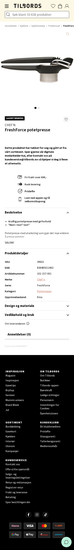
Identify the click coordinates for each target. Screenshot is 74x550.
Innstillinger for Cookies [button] (49, 406)
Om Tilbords (47, 375)
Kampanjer (12, 451)
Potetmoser (54, 25)
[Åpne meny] (7, 6)
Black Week (12, 405)
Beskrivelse (13, 212)
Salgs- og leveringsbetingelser (18, 475)
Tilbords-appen (49, 385)
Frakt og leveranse (16, 492)
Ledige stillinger (49, 395)
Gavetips (11, 385)
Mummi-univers (15, 400)
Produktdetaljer (16, 253)
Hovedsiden (11, 25)
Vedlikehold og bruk (19, 315)
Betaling (11, 497)
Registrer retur (14, 487)
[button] (66, 119)
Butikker (45, 380)
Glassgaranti (47, 436)
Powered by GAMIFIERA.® (16, 346)
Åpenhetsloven (49, 413)
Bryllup (10, 390)
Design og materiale (19, 306)
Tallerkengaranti (50, 441)
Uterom (10, 446)
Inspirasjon (12, 380)
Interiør (10, 441)
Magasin (10, 375)
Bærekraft (46, 390)
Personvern (47, 400)
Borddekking (13, 426)
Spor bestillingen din (18, 502)
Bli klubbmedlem (50, 426)
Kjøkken (24, 25)
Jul (7, 410)
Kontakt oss (13, 464)
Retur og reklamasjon (18, 482)
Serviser (10, 395)
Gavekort (11, 431)
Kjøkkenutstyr (38, 25)
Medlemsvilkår (48, 446)
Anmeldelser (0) (19, 334)
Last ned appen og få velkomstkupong (37, 199)
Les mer (9, 242)
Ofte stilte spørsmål (17, 469)
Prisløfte (30, 191)
